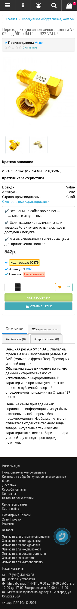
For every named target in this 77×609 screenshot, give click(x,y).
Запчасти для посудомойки (21, 545)
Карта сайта (10, 508)
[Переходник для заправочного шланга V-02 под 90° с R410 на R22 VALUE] (38, 92)
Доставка (9, 485)
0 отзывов (30, 47)
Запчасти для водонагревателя (24, 553)
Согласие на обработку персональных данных (34, 476)
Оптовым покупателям (18, 498)
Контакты (9, 493)
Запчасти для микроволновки (22, 562)
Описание (16, 329)
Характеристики (46, 329)
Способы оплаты (14, 489)
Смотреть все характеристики (25, 201)
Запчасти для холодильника (21, 540)
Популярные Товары (16, 515)
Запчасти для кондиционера (21, 549)
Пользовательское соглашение (24, 472)
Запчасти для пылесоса (18, 558)
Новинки (8, 523)
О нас (6, 481)
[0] (69, 5)
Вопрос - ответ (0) (46, 339)
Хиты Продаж (11, 519)
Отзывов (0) (17, 339)
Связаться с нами (14, 504)
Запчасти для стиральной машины (26, 536)
